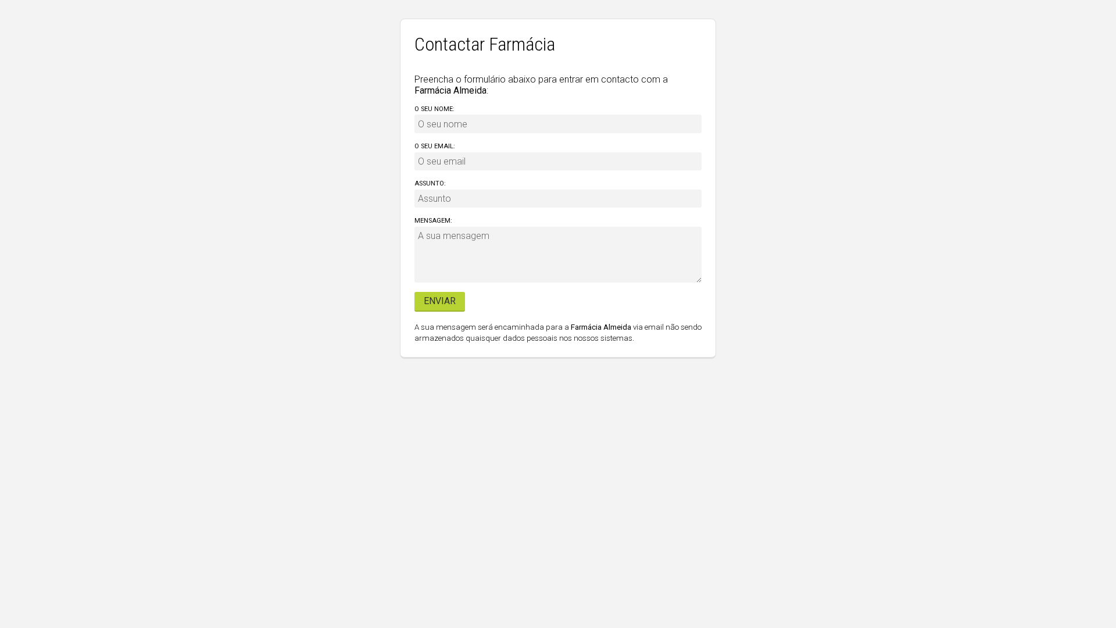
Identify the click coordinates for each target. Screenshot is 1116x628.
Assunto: (430, 183)
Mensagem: (433, 220)
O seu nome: (434, 109)
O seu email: (434, 146)
